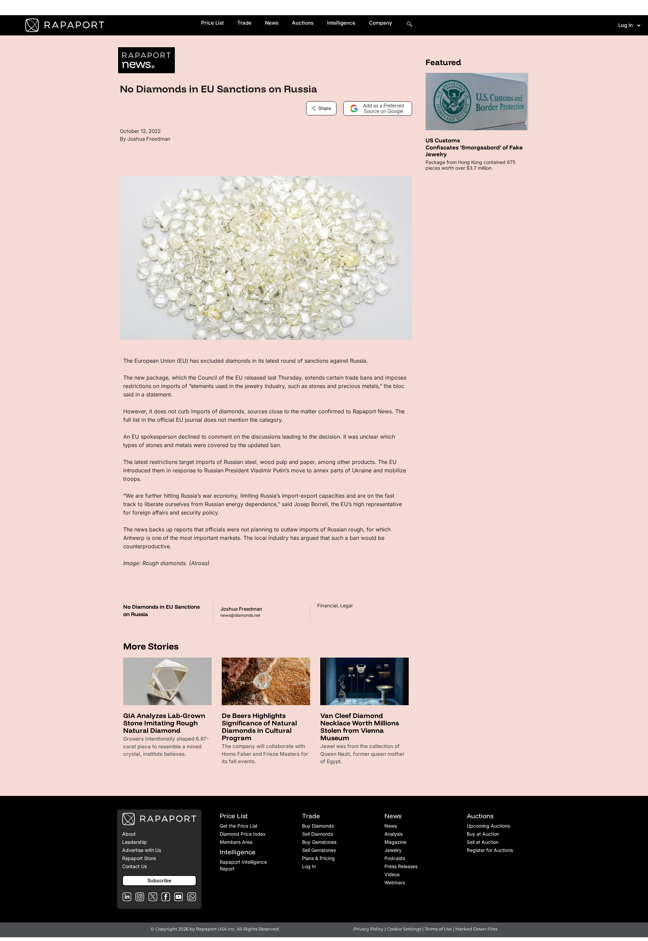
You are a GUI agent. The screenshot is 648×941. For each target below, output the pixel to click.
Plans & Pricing (318, 858)
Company (380, 23)
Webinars (394, 882)
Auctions (303, 23)
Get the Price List (239, 826)
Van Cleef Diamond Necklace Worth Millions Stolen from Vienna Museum (359, 726)
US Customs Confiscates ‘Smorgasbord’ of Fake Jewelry (474, 147)
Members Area (236, 842)
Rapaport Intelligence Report (243, 865)
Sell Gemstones (319, 850)
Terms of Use (438, 929)
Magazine (395, 842)
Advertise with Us (141, 850)
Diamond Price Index (243, 834)
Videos (392, 874)
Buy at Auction (483, 834)
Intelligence (341, 23)
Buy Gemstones (319, 842)
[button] (159, 880)
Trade (244, 23)
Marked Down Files (476, 929)
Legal (346, 605)
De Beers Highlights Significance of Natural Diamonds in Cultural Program (259, 726)
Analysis (393, 834)
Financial (327, 605)
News (271, 23)
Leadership (134, 842)
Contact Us (134, 866)
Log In (625, 25)
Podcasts (394, 858)
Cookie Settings (404, 929)
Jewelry (393, 850)
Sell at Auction (482, 842)
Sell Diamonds (317, 834)
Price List (212, 23)
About (129, 834)
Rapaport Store (139, 858)
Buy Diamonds (318, 826)
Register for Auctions (490, 850)
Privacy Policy (368, 929)
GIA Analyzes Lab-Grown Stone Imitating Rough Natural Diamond (164, 723)
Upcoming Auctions (488, 826)
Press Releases (400, 866)
